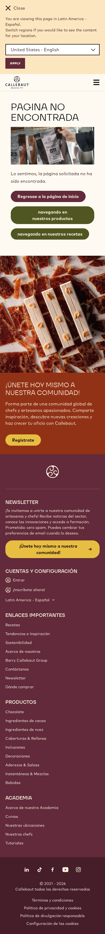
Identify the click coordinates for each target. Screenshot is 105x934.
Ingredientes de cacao (25, 720)
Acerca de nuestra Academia (31, 807)
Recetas (12, 624)
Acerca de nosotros (22, 651)
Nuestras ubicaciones (24, 825)
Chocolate (14, 711)
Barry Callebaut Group (26, 660)
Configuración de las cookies (52, 923)
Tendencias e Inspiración (27, 633)
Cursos (11, 816)
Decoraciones (17, 756)
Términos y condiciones (52, 900)
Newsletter (15, 678)
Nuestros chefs (19, 834)
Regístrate (23, 440)
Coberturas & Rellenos (25, 738)
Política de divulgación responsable (52, 915)
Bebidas (12, 782)
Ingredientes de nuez (24, 729)
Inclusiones (15, 747)
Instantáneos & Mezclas (27, 773)
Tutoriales (14, 843)
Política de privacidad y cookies (52, 908)
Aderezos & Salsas (22, 765)
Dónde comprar (19, 686)
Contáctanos (17, 669)
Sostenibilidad (18, 642)
